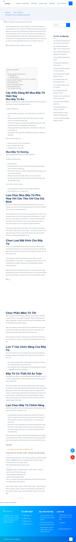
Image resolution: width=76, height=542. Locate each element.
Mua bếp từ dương (14, 77)
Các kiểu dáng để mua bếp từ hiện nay (17, 74)
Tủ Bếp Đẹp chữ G (26, 521)
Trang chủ (7, 12)
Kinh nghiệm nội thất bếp (9, 502)
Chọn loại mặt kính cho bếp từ (15, 80)
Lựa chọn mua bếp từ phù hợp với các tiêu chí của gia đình (22, 79)
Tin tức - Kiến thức (18, 12)
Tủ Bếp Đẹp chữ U (27, 524)
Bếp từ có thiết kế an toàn (14, 86)
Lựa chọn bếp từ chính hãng (14, 88)
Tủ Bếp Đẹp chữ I (27, 515)
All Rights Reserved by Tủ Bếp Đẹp (11, 539)
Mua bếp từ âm (13, 75)
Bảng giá (18, 3)
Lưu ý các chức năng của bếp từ (15, 84)
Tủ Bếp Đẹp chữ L (26, 518)
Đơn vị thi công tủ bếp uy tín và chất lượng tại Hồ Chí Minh (47, 523)
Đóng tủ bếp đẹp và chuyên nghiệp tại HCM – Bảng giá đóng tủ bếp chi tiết (46, 529)
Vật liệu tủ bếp (25, 3)
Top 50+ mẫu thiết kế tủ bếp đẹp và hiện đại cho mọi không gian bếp (47, 517)
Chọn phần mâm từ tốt (13, 82)
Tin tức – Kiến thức (61, 3)
